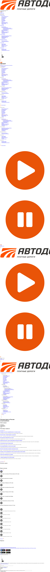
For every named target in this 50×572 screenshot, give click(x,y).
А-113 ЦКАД (3, 113)
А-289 (2, 21)
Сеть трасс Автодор (4, 109)
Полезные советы (4, 49)
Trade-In (3, 31)
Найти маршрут (4, 136)
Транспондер (2, 25)
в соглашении (5, 567)
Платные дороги (2, 15)
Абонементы (3, 33)
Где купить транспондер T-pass (7, 120)
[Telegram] (2, 51)
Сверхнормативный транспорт (5, 50)
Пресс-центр (14, 547)
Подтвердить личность (3, 571)
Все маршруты (2, 430)
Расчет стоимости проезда (5, 16)
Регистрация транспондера (5, 30)
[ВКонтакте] (2, 52)
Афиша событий (4, 44)
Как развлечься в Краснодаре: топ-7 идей (7, 437)
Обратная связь (2, 13)
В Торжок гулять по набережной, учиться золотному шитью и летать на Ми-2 (12, 451)
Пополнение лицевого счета (5, 36)
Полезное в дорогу (4, 46)
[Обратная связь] (3, 57)
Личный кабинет (4, 37)
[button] (25, 472)
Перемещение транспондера (5, 124)
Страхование (3, 38)
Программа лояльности (3, 39)
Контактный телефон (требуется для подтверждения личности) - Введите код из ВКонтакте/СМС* (12, 570)
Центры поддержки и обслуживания (7, 28)
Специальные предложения (5, 41)
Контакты (11, 547)
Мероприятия (5, 547)
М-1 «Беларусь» (4, 17)
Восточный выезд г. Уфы (5, 115)
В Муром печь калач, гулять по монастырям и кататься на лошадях (11, 440)
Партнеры (11, 65)
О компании (1, 547)
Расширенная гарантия (4, 32)
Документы (8, 547)
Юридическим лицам (6, 29)
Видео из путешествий (4, 45)
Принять (1, 568)
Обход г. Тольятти (4, 23)
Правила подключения (4, 92)
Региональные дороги (4, 22)
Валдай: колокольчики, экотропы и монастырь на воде (9, 448)
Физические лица (2, 65)
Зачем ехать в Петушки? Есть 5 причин (6, 454)
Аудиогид (3, 97)
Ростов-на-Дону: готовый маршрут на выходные (8, 434)
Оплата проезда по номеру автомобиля (6, 35)
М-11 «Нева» (3, 19)
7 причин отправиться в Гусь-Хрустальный (7, 457)
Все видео (1, 538)
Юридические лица (7, 65)
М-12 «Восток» (4, 20)
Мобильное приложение (5, 129)
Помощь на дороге (4, 141)
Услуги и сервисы (2, 34)
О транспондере (4, 26)
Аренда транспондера (4, 122)
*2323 (1, 12)
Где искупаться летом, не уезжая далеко (6, 443)
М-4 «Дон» (3, 111)
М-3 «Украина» (4, 18)
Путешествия (2, 42)
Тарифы (3, 24)
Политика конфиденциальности (4, 563)
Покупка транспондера (5, 27)
